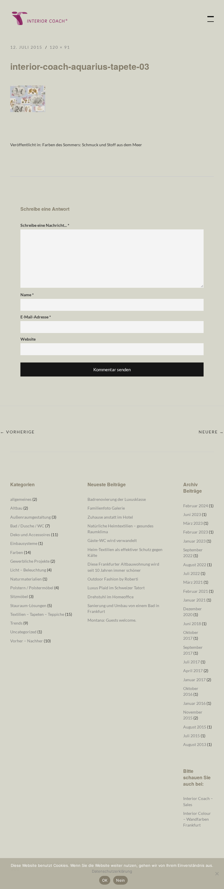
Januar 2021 (194, 599)
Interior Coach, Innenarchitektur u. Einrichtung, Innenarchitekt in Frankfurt (39, 18)
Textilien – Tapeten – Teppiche (37, 614)
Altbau (16, 507)
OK (105, 880)
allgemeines (21, 499)
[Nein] (217, 873)
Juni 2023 (192, 514)
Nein (120, 880)
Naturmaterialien (26, 578)
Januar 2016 (194, 703)
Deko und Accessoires (30, 534)
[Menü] (208, 16)
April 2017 (193, 670)
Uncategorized (23, 631)
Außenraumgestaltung (30, 517)
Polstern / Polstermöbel (31, 587)
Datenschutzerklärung (112, 871)
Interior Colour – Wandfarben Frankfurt (197, 819)
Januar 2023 (194, 540)
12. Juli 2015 (26, 47)
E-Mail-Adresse (35, 316)
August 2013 (194, 744)
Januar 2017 (194, 679)
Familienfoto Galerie (106, 507)
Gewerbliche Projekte (30, 561)
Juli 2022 (191, 573)
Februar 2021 (195, 591)
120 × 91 (60, 47)
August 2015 (194, 726)
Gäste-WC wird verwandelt (112, 540)
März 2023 (193, 523)
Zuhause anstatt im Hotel (110, 517)
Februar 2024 (195, 505)
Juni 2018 (192, 623)
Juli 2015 (191, 735)
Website (28, 339)
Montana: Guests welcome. (112, 620)
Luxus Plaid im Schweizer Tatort (116, 587)
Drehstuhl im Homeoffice (111, 596)
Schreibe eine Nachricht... (44, 225)
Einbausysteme (23, 543)
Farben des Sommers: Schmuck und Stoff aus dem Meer (92, 144)
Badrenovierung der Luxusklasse (117, 499)
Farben (16, 552)
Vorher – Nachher (26, 640)
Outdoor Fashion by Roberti (113, 578)
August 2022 (194, 564)
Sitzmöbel (19, 596)
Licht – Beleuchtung (28, 569)
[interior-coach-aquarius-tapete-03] (27, 110)
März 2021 (193, 582)
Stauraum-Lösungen (28, 605)
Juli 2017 (191, 661)
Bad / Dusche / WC (27, 525)
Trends (16, 622)
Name (27, 294)
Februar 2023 (195, 531)
